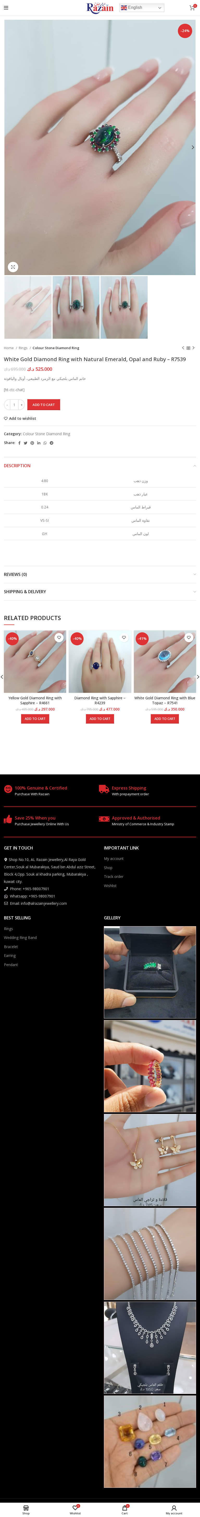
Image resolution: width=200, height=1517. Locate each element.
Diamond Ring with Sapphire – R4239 (100, 700)
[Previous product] (183, 348)
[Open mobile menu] (6, 8)
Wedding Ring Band (20, 937)
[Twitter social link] (25, 443)
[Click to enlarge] (13, 267)
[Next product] (193, 348)
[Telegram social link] (51, 443)
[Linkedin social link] (39, 443)
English (134, 7)
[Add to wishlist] (59, 637)
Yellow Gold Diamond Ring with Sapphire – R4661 (35, 700)
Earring (10, 955)
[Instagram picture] (150, 972)
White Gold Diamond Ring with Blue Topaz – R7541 (164, 700)
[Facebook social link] (19, 443)
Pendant (11, 964)
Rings (23, 347)
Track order (113, 876)
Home (9, 347)
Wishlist (110, 885)
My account (114, 858)
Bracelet (11, 946)
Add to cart (44, 404)
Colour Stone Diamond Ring (56, 347)
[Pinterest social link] (32, 443)
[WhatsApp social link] (45, 443)
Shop (108, 867)
